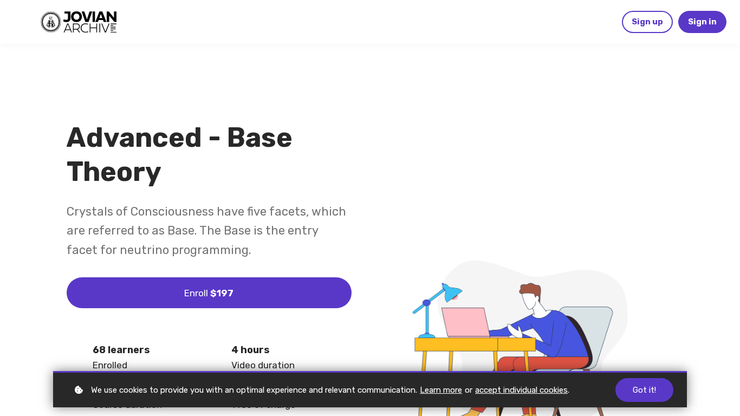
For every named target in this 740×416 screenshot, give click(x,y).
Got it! (644, 390)
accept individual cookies (521, 390)
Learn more (441, 390)
